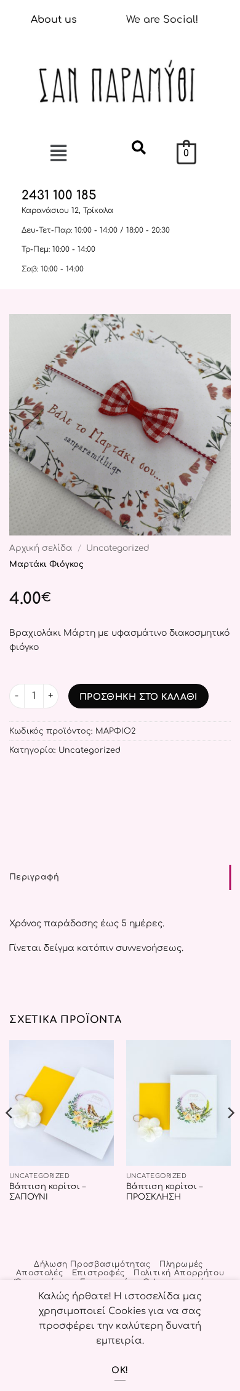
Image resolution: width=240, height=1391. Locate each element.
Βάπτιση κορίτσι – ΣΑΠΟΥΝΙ (47, 1191)
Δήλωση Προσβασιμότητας (92, 1264)
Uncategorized (118, 548)
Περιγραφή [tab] (34, 877)
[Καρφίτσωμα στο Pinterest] (17, 783)
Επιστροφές (98, 1273)
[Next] (230, 1138)
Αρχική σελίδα (41, 548)
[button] (39, 154)
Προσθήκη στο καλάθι (138, 697)
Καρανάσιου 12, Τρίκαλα (67, 210)
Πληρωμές (181, 1264)
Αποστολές (39, 1273)
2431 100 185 (59, 195)
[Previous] (9, 1138)
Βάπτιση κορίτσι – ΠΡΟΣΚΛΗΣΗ (164, 1191)
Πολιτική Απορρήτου (179, 1273)
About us (54, 19)
